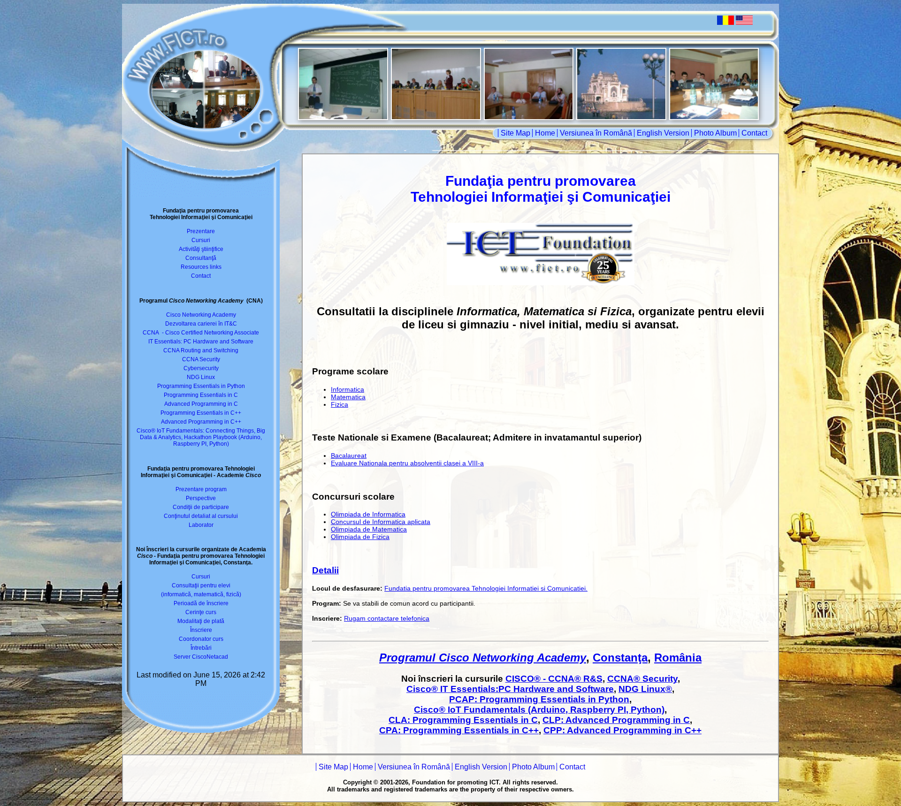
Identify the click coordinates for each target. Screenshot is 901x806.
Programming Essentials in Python (201, 386)
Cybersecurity (201, 368)
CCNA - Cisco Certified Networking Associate (201, 332)
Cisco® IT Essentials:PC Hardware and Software (510, 689)
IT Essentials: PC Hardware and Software (200, 341)
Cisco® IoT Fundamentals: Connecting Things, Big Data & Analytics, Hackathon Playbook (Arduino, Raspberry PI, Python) (201, 437)
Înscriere (201, 630)
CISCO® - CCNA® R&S (554, 679)
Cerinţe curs (200, 612)
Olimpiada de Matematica (369, 529)
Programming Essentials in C (201, 395)
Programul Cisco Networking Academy (482, 657)
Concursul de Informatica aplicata (380, 521)
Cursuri (200, 240)
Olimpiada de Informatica (368, 514)
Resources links (201, 267)
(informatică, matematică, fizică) (201, 594)
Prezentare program (201, 489)
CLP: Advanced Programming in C (616, 720)
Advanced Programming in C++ (201, 421)
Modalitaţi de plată (200, 621)
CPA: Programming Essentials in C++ (459, 730)
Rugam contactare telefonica (386, 618)
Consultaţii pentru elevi (201, 585)
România (678, 657)
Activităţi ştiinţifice (201, 249)
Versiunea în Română (596, 133)
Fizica (339, 404)
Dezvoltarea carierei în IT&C (201, 323)
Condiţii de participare (201, 507)
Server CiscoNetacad (201, 657)
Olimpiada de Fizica (360, 536)
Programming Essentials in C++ (200, 413)
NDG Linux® (645, 689)
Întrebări (201, 648)
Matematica (348, 397)
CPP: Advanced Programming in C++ (622, 730)
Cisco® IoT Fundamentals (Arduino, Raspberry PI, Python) (539, 710)
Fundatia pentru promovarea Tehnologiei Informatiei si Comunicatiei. (486, 588)
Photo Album (715, 133)
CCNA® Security (642, 679)
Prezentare (201, 231)
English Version (663, 133)
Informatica (347, 389)
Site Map (515, 133)
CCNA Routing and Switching (200, 350)
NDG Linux (201, 377)
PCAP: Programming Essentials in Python (539, 699)
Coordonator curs (201, 639)
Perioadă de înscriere (201, 603)
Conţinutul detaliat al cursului (201, 516)
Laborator (201, 525)
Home (545, 133)
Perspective (201, 498)
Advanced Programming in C (201, 404)
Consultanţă (200, 258)
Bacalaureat (349, 455)
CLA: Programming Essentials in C (463, 720)
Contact (754, 133)
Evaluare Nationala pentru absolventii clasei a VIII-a (407, 463)
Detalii (325, 570)
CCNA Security (201, 359)
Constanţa (620, 657)
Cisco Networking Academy (201, 315)
